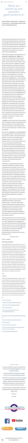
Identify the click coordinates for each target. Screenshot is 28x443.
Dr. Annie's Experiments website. (17, 375)
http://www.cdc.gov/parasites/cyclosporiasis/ (9, 324)
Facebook (13, 377)
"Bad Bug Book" (21, 226)
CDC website (5, 129)
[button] (1, 2)
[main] (14, 10)
